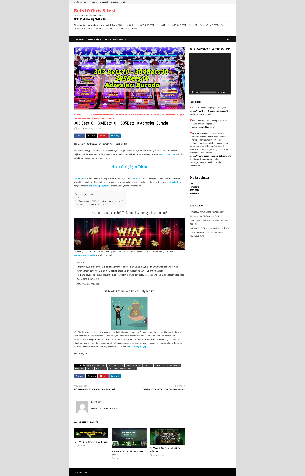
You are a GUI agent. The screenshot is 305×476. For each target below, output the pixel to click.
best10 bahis (85, 129)
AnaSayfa (93, 2)
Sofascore (194, 186)
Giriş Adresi (170, 115)
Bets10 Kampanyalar (118, 2)
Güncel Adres (80, 118)
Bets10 (106, 115)
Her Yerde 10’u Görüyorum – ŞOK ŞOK (206, 216)
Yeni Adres (110, 118)
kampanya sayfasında (84, 255)
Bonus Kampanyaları (118, 115)
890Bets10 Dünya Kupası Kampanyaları (206, 211)
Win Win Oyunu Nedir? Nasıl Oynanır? (92, 204)
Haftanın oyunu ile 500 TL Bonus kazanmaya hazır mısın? (100, 201)
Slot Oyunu (92, 118)
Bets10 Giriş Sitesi (94, 10)
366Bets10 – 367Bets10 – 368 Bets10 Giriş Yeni (210, 228)
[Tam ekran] (228, 92)
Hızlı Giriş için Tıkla (129, 166)
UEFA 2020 (194, 190)
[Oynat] (192, 92)
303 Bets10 (78, 115)
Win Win (101, 118)
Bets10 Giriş (104, 2)
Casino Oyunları (157, 115)
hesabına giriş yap (137, 346)
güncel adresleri (176, 182)
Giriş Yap (180, 115)
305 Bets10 (97, 115)
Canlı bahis (79, 178)
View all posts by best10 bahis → (104, 408)
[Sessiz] (224, 92)
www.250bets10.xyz (168, 154)
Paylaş (80, 136)
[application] (210, 73)
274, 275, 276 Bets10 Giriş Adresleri (91, 442)
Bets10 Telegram (81, 472)
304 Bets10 (88, 115)
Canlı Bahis (133, 115)
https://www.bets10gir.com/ (202, 127)
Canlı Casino (144, 115)
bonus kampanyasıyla (99, 185)
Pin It (105, 136)
